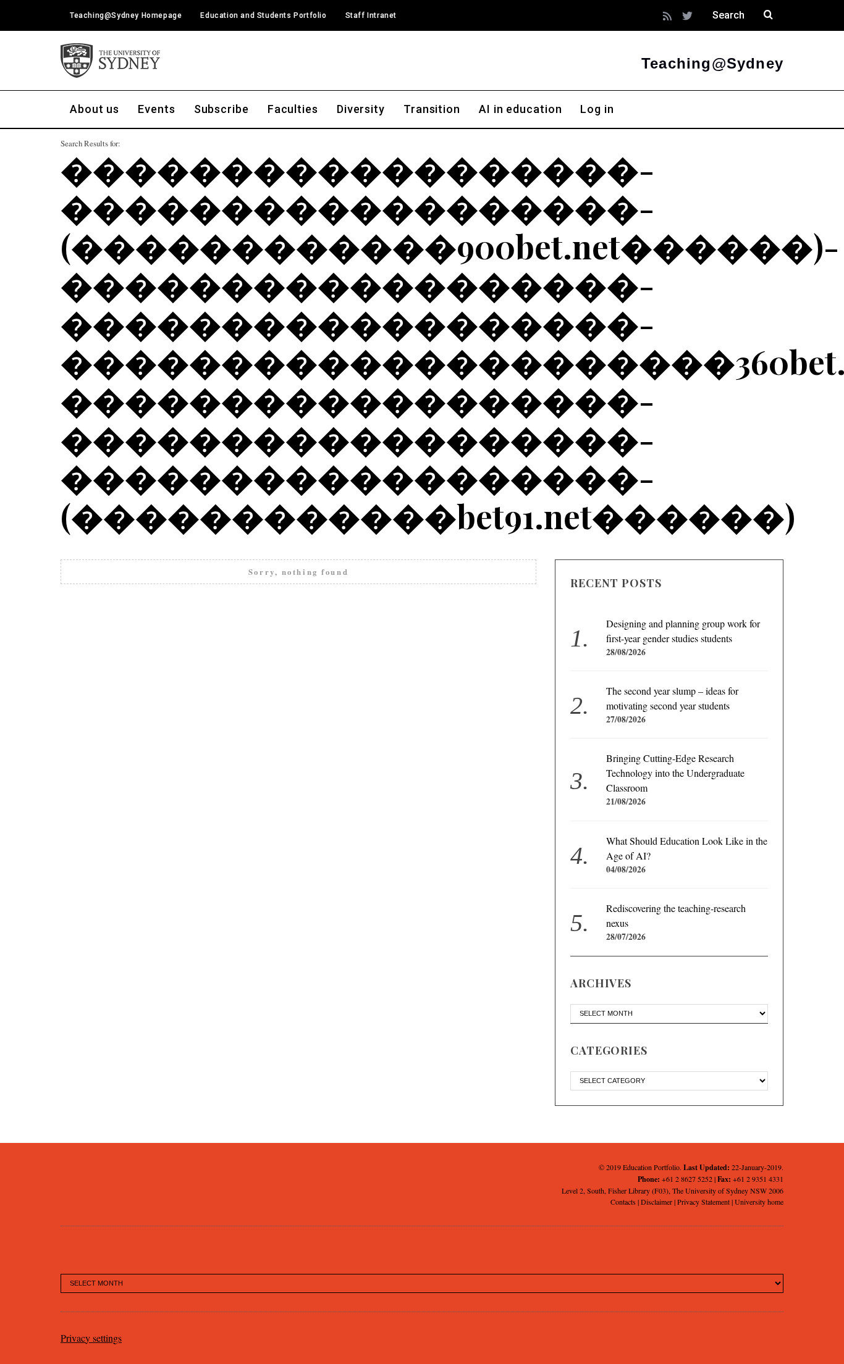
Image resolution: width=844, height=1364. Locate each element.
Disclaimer (656, 1202)
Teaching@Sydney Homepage (126, 15)
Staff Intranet (371, 15)
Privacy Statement (703, 1202)
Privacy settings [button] (91, 1337)
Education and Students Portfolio (263, 15)
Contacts (623, 1202)
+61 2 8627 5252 (687, 1179)
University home (759, 1202)
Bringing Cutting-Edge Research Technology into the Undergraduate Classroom (675, 772)
